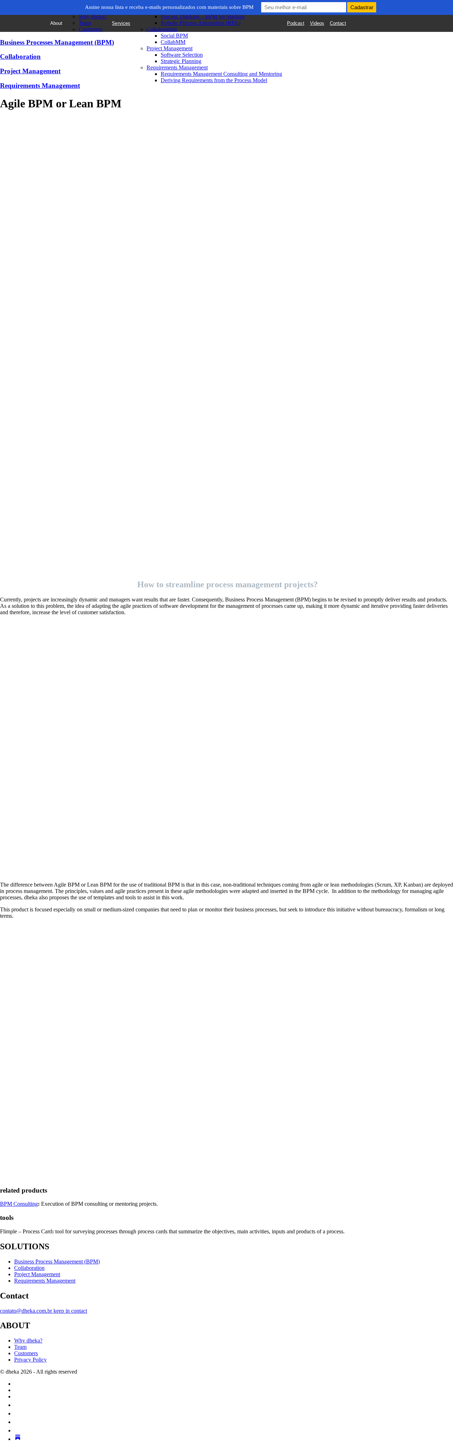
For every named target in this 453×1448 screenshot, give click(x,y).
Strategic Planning (181, 61)
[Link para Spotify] (17, 1405)
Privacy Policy (30, 1360)
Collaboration (162, 29)
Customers (90, 29)
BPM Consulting (19, 1204)
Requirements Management (177, 67)
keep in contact (70, 1311)
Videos (317, 23)
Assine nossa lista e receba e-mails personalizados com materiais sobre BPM (169, 7)
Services (121, 23)
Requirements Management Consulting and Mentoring (221, 74)
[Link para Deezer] (17, 1430)
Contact (338, 23)
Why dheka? (93, 16)
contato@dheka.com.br (26, 1311)
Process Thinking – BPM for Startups (203, 16)
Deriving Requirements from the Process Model (214, 80)
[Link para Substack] (17, 1439)
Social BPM (174, 36)
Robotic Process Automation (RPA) (200, 23)
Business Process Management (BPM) (57, 1261)
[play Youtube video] (226, 748)
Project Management (170, 48)
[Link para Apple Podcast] (17, 1413)
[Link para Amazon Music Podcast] (17, 1422)
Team (85, 23)
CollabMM (173, 42)
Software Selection (182, 55)
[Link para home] (32, 31)
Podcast (295, 23)
